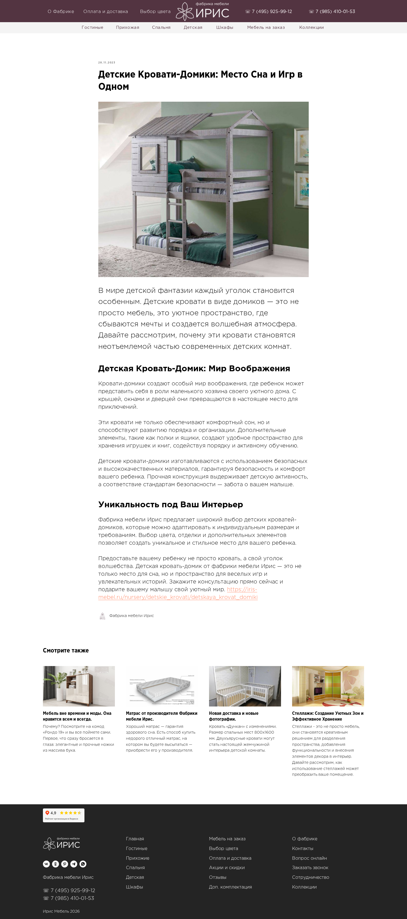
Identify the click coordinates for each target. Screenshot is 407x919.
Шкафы (134, 887)
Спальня (135, 868)
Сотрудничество (310, 878)
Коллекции (304, 887)
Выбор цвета (223, 849)
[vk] (46, 864)
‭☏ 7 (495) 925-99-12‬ (268, 12)
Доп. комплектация (230, 887)
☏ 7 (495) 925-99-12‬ (69, 891)
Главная (135, 839)
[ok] (55, 864)
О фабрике (304, 839)
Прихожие (137, 858)
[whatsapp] (82, 864)
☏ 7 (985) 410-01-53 (68, 898)
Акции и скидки (227, 868)
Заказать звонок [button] (310, 868)
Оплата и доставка (230, 858)
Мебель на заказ (227, 839)
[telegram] (73, 864)
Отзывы (217, 878)
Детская (135, 878)
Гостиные (136, 849)
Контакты (302, 849)
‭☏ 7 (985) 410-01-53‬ (332, 12)
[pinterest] (64, 864)
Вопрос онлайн (309, 858)
